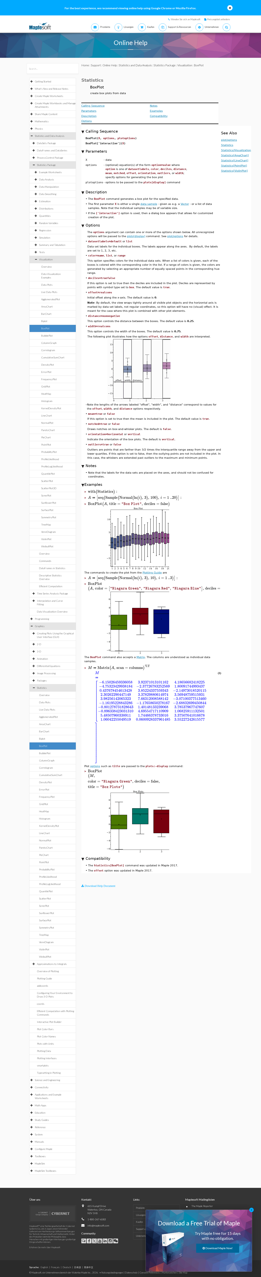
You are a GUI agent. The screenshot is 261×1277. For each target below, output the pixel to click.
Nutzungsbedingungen (112, 1272)
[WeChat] (115, 1241)
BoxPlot (45, 328)
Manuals (39, 1141)
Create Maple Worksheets (49, 95)
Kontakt (86, 1199)
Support (96, 65)
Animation (42, 658)
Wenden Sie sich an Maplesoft (185, 19)
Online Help (110, 65)
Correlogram (48, 350)
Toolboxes (40, 1156)
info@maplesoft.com (98, 1225)
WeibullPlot (47, 546)
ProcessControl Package (50, 157)
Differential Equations (48, 665)
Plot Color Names (46, 1036)
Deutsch (67, 1267)
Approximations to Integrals (52, 963)
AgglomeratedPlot (50, 299)
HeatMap (46, 393)
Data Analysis (46, 179)
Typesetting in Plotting (49, 1072)
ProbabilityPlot (49, 451)
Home (85, 65)
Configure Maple (43, 1148)
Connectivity (41, 1087)
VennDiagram (48, 531)
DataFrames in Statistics (52, 568)
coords (40, 1003)
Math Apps (40, 1105)
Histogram (46, 401)
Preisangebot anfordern (218, 19)
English (44, 1267)
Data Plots (47, 284)
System (39, 1134)
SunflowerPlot (48, 502)
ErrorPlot (46, 371)
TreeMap (46, 524)
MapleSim (40, 1163)
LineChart (46, 415)
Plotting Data (44, 1050)
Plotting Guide (44, 978)
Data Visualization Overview (52, 611)
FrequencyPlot (49, 379)
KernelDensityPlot (51, 408)
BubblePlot (47, 335)
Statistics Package (46, 164)
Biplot (44, 321)
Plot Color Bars (45, 1029)
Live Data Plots (49, 292)
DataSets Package (46, 143)
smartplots (43, 1065)
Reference (40, 1127)
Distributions (46, 208)
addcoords (42, 985)
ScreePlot (46, 495)
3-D (39, 651)
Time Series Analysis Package (52, 593)
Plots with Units (45, 1043)
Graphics (40, 626)
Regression (45, 230)
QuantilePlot (48, 473)
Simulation (44, 237)
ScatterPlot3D (48, 488)
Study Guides (42, 1119)
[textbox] (103, 491)
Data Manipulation (49, 186)
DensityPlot (47, 364)
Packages (42, 680)
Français (55, 1267)
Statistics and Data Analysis (49, 135)
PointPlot (46, 444)
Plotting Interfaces (47, 1058)
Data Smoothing (47, 193)
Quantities (45, 215)
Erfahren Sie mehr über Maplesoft (44, 1247)
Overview (46, 266)
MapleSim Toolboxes (45, 1170)
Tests (42, 252)
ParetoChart (48, 430)
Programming (42, 618)
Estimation (45, 201)
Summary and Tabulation (52, 244)
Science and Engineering (47, 1080)
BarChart (46, 313)
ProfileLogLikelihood (52, 466)
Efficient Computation (50, 586)
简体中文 (88, 1267)
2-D (39, 644)
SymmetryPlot (48, 517)
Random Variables (48, 223)
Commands (45, 560)
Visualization (46, 259)
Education (40, 1112)
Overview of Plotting (48, 971)
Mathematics (42, 121)
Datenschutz (131, 1272)
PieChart (46, 437)
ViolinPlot (46, 539)
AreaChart (47, 306)
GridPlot (45, 386)
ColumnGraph (49, 342)
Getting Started (43, 81)
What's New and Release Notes (51, 88)
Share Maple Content (46, 114)
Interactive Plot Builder (49, 1021)
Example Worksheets (50, 172)
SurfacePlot (47, 510)
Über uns (34, 1199)
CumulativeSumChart (52, 357)
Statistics (42, 687)
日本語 (77, 1267)
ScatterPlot (47, 480)
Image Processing (46, 673)
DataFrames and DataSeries (52, 150)
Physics (39, 128)
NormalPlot (47, 422)
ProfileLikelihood (50, 459)
